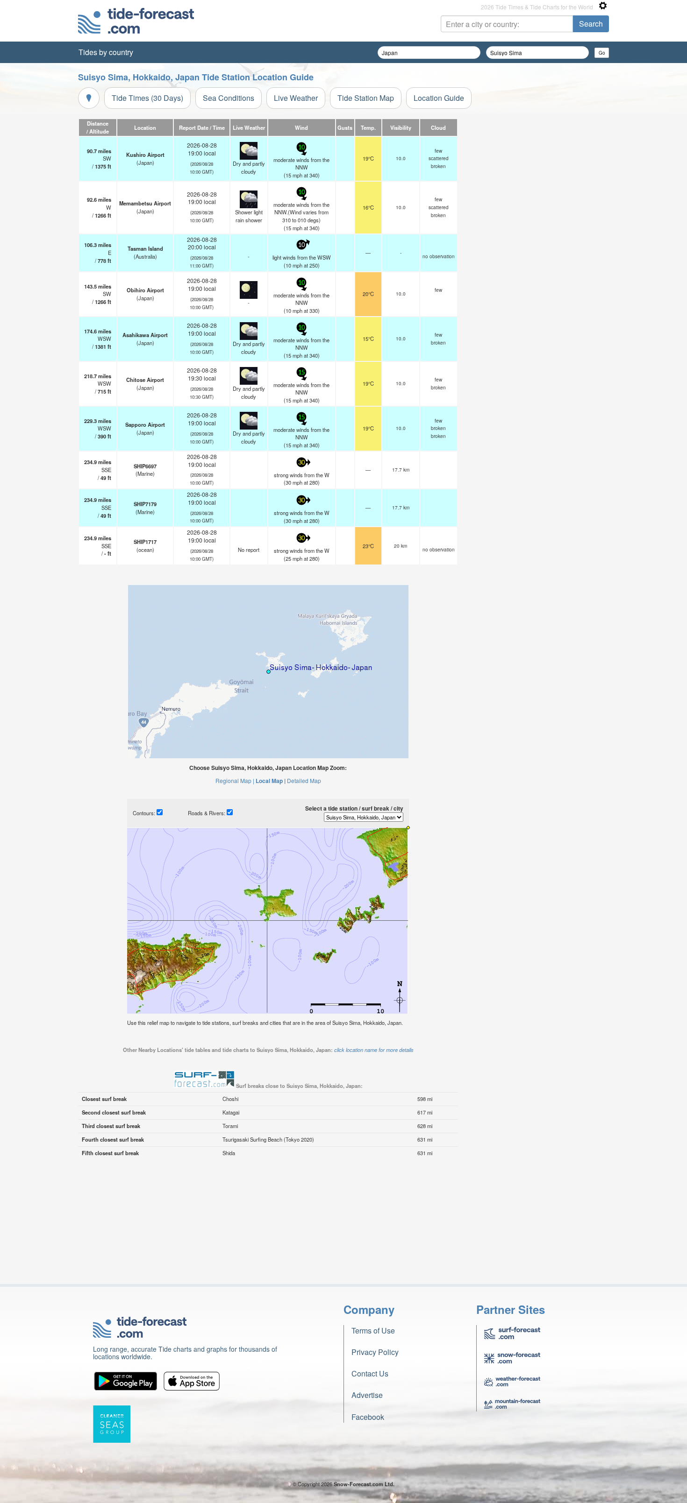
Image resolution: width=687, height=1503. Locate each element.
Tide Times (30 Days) (147, 97)
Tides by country (106, 52)
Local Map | (271, 780)
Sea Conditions (228, 97)
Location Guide (439, 97)
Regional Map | (234, 780)
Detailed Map (304, 780)
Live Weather (296, 97)
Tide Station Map (365, 97)
